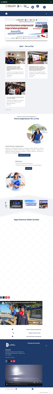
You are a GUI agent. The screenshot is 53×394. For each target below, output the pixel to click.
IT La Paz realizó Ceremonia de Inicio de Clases (15, 97)
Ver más (28, 168)
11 (30, 37)
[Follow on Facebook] (1, 297)
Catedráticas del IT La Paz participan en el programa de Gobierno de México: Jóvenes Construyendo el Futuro (37, 68)
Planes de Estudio (24, 155)
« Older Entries (8, 109)
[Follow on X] (4, 297)
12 (31, 37)
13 (32, 37)
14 (33, 37)
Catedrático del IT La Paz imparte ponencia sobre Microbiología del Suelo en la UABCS (15, 68)
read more (9, 76)
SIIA (27, 7)
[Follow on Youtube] (6, 297)
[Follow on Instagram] (9, 297)
